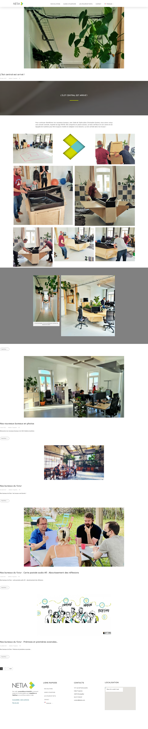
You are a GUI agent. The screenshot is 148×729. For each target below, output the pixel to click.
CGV (90, 724)
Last (10, 668)
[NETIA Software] (19, 3)
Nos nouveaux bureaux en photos (17, 423)
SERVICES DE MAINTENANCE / (112, 724)
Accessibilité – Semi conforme (20, 699)
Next (6, 668)
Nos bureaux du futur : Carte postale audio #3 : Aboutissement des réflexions (39, 572)
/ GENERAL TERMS (97, 724)
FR (19, 78)
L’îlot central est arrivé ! (12, 74)
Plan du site (15, 703)
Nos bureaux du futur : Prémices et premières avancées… (29, 641)
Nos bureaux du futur (11, 485)
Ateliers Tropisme (13, 78)
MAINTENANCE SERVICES (128, 724)
